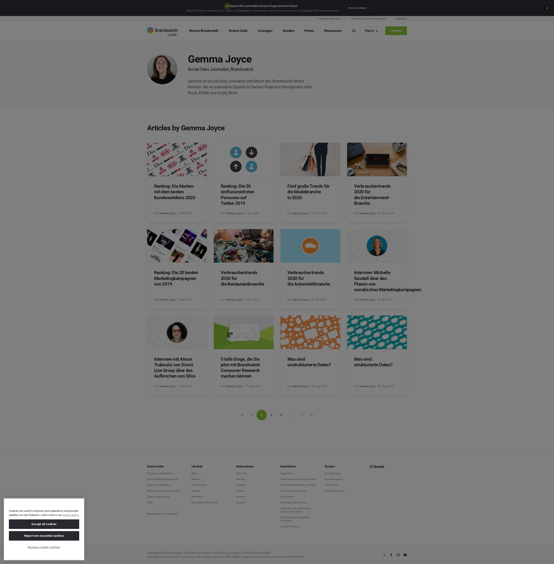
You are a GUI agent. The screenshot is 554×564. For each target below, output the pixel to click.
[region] (44, 529)
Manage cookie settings (44, 547)
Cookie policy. (71, 515)
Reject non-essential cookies (44, 535)
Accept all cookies (44, 524)
